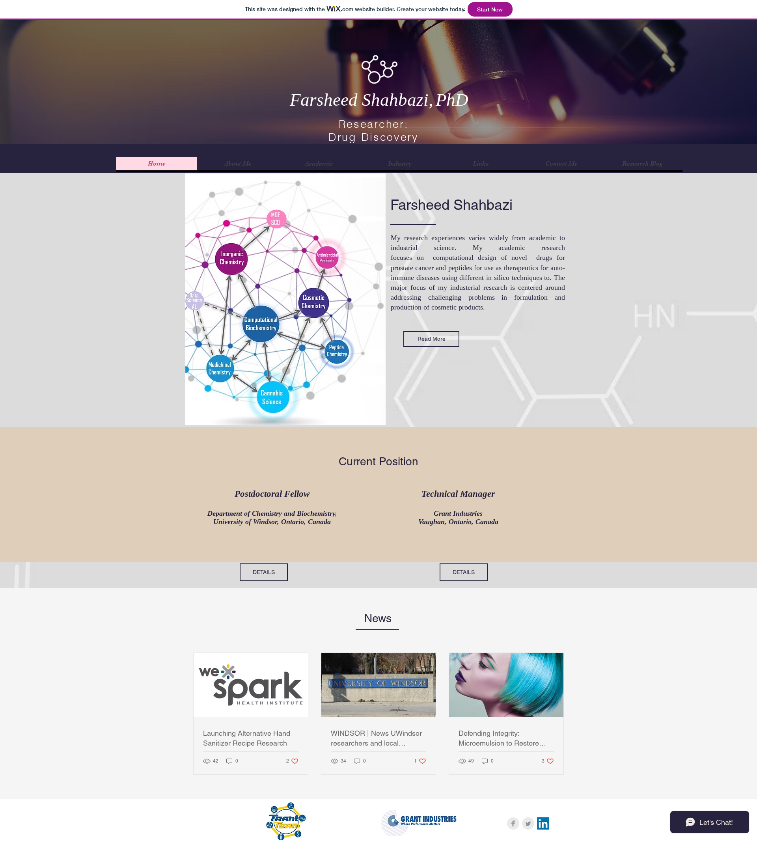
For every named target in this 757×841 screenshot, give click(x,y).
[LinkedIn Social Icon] (543, 823)
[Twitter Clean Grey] (528, 823)
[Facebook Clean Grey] (513, 823)
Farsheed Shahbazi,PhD (379, 100)
